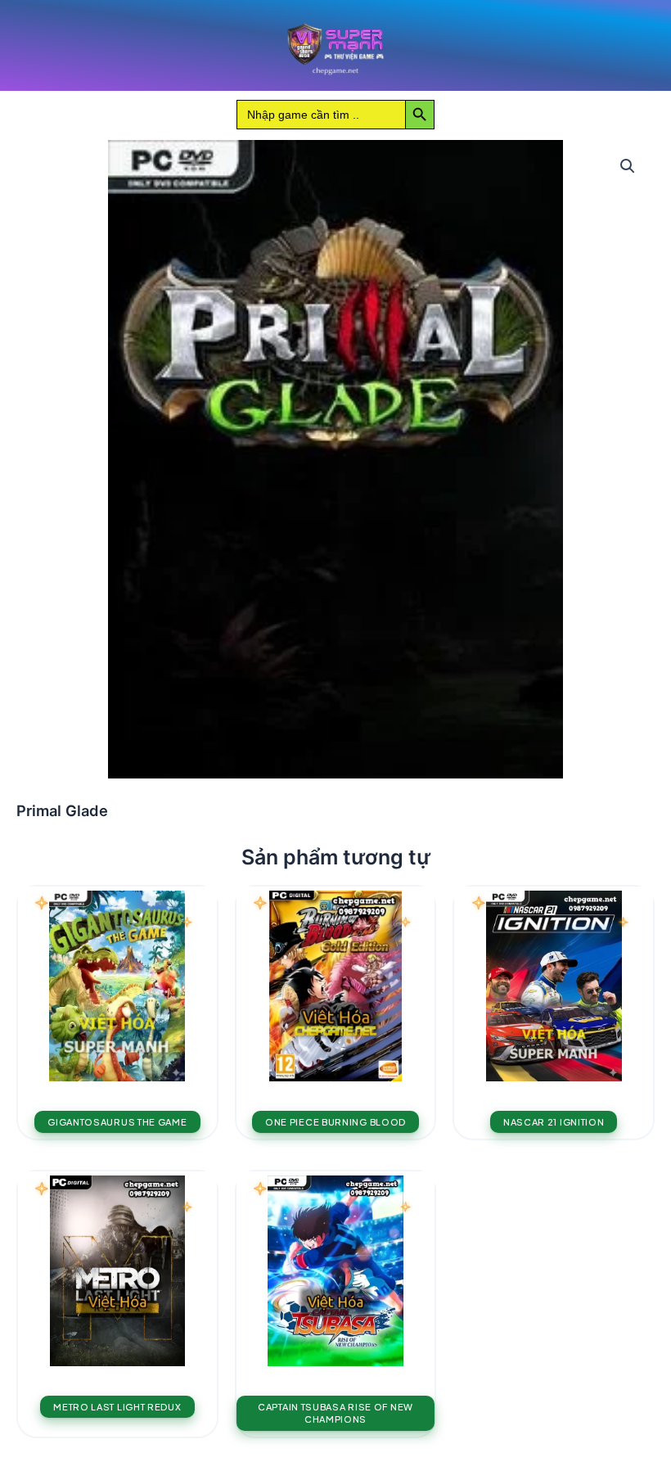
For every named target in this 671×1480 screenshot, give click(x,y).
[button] (627, 166)
